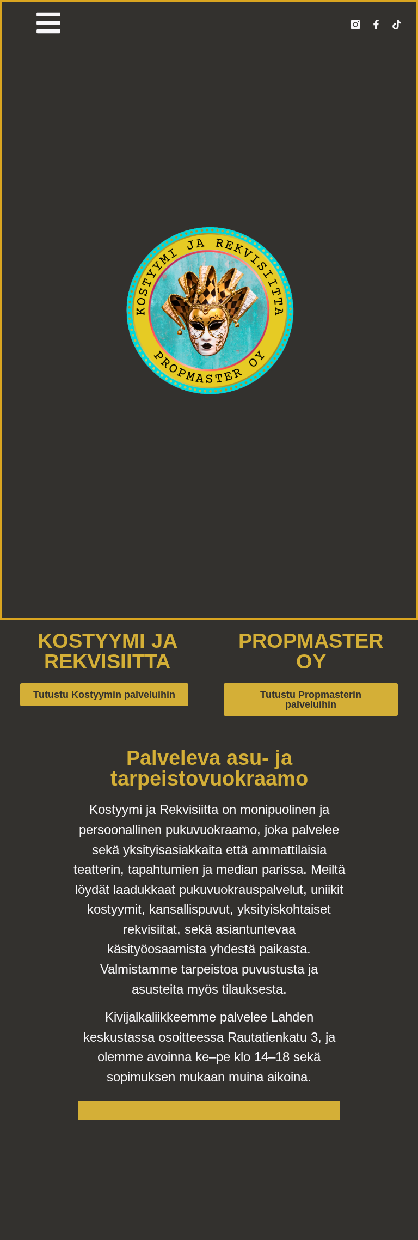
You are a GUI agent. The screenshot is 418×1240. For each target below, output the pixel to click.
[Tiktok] (397, 24)
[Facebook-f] (376, 24)
